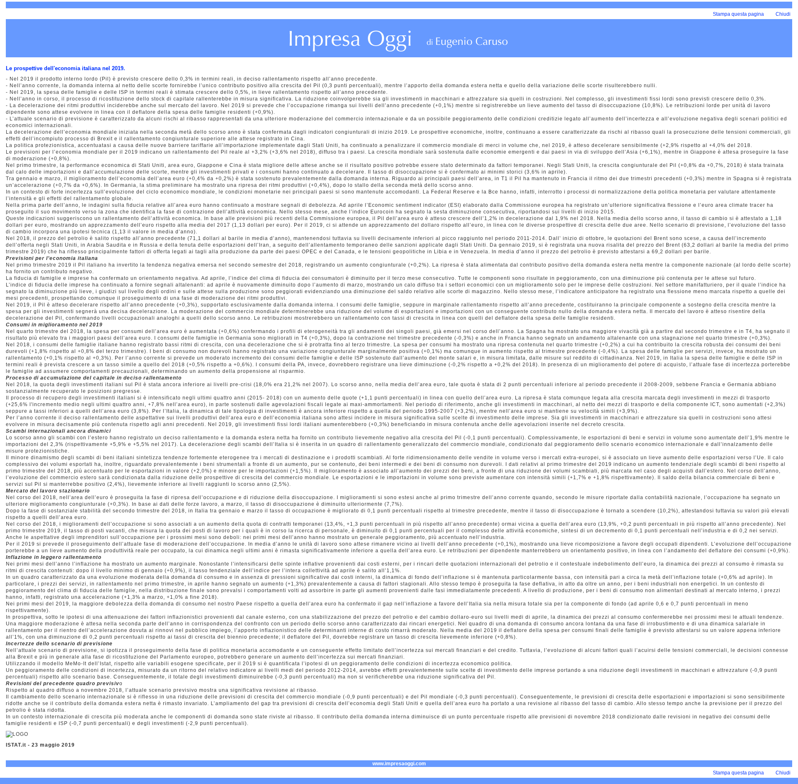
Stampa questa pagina (738, 14)
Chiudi (783, 14)
